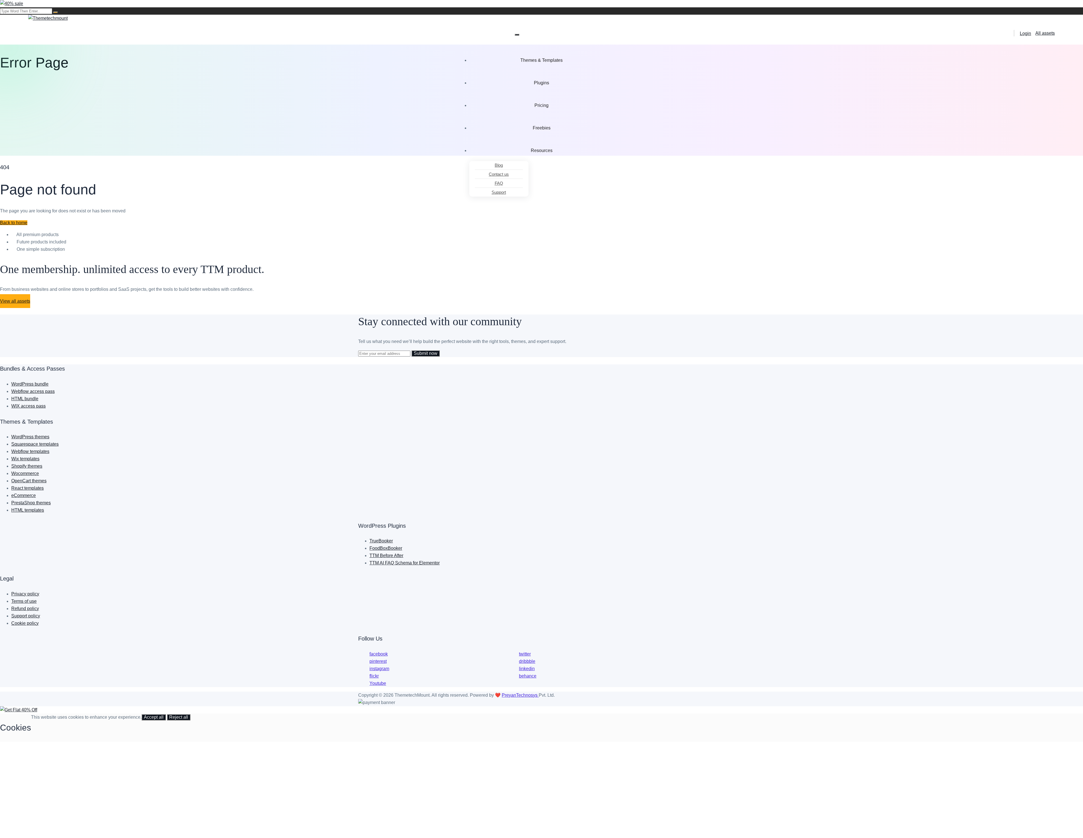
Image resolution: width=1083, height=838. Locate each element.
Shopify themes (26, 466)
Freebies (542, 128)
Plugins (541, 82)
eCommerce (23, 495)
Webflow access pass (33, 391)
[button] (13, 222)
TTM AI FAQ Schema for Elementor (404, 562)
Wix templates (25, 458)
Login (1025, 33)
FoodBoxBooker (385, 548)
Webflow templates (30, 451)
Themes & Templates (541, 60)
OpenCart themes (29, 480)
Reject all (178, 717)
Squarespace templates (35, 444)
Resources (541, 150)
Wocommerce (25, 473)
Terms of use (24, 601)
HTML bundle (24, 398)
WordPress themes (30, 436)
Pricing (541, 105)
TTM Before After (386, 555)
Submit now (425, 353)
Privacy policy (25, 593)
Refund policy (25, 608)
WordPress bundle (30, 384)
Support (499, 192)
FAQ (499, 183)
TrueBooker (381, 540)
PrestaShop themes (31, 502)
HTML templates (27, 510)
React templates (27, 488)
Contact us (499, 174)
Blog (499, 165)
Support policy (25, 615)
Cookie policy (25, 623)
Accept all (154, 717)
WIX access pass (28, 406)
